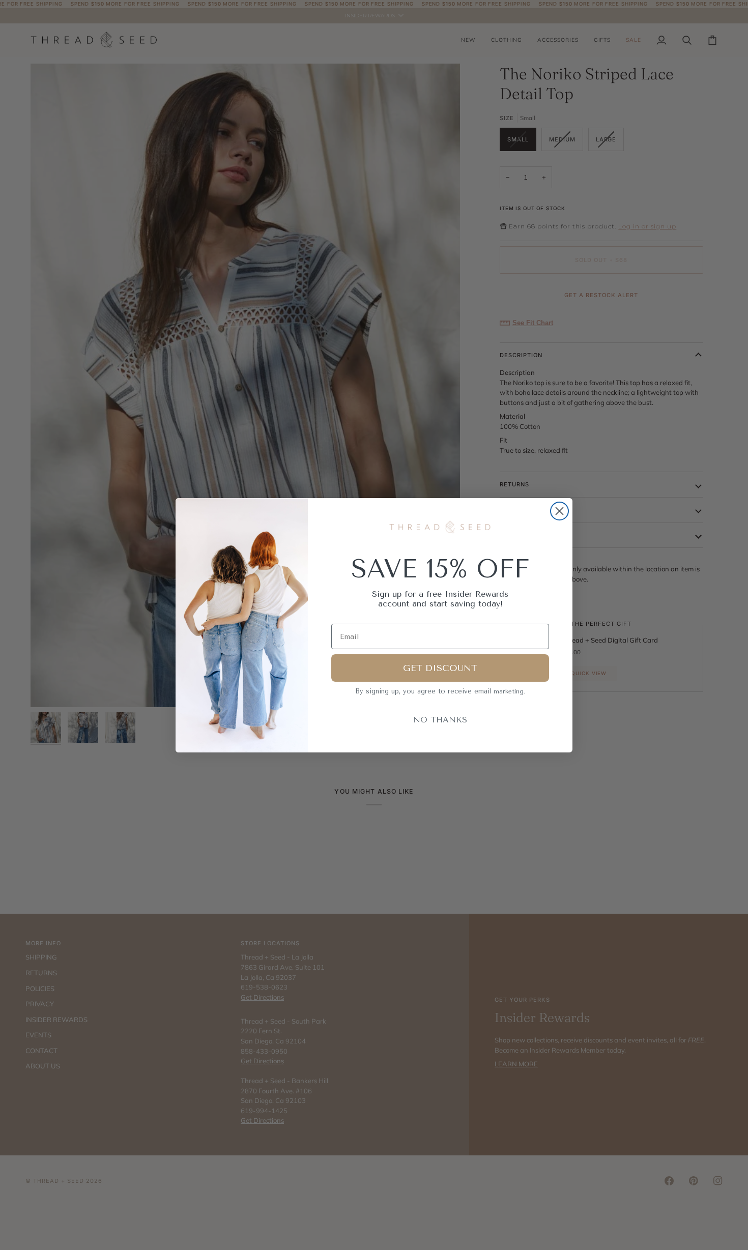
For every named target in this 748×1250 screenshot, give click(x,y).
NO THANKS (440, 719)
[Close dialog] (559, 511)
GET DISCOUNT (440, 668)
